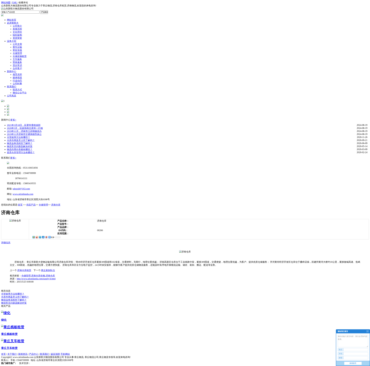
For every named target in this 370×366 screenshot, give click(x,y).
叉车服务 (17, 59)
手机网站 (65, 354)
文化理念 (17, 32)
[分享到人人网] (43, 237)
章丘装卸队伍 (48, 270)
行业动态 (17, 80)
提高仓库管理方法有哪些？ (21, 152)
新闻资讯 (22, 354)
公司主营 (17, 44)
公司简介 (17, 26)
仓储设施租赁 (20, 56)
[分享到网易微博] (46, 237)
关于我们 (12, 354)
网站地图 (5, 2)
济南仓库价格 (38, 275)
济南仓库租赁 (24, 270)
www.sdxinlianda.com (23, 194)
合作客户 (17, 68)
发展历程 (17, 29)
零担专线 (17, 50)
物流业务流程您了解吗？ (19, 143)
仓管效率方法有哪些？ (18, 137)
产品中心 (33, 354)
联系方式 (17, 89)
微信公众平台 (20, 92)
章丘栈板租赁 (9, 334)
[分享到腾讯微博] (39, 237)
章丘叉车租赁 (9, 348)
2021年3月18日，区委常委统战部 (23, 125)
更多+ (13, 120)
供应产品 (31, 205)
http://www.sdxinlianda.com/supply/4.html (36, 278)
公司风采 (11, 95)
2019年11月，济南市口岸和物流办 (24, 131)
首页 (20, 205)
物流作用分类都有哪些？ (19, 149)
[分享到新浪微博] (36, 237)
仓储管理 (17, 53)
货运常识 (17, 65)
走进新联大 (12, 23)
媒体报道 (17, 77)
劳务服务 (17, 62)
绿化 (4, 319)
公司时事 (17, 83)
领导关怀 (17, 74)
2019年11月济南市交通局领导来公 (24, 134)
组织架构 (17, 35)
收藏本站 (23, 2)
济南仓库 (55, 205)
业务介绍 (11, 41)
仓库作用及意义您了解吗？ (21, 140)
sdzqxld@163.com (21, 188)
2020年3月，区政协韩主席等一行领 (25, 128)
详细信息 (5, 242)
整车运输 (17, 47)
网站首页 (11, 20)
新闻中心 (11, 71)
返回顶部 (55, 354)
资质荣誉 (17, 38)
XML (14, 2)
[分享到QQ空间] (33, 237)
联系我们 (11, 86)
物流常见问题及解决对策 (19, 146)
